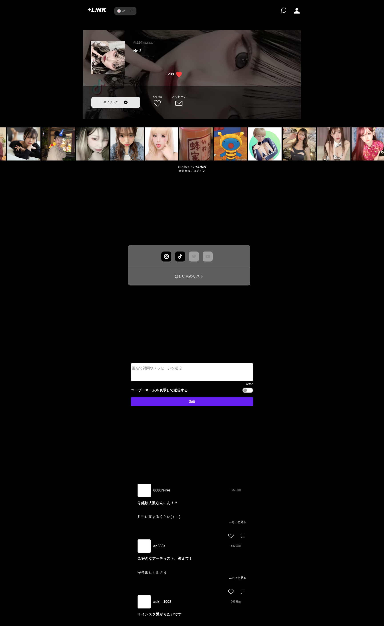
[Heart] (231, 536)
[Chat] (166, 256)
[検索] (283, 11)
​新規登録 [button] (185, 170)
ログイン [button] (199, 170)
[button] (297, 11)
